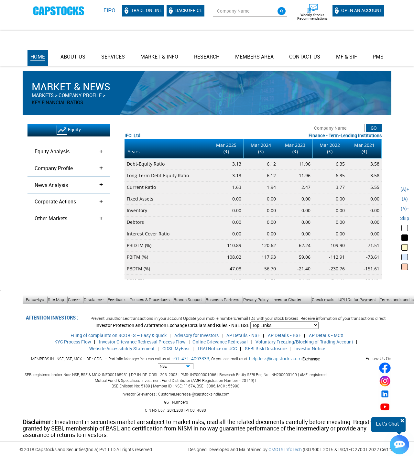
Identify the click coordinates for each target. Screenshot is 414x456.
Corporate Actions (69, 201)
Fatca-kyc (35, 299)
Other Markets (69, 217)
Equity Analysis (69, 151)
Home (37, 56)
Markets (43, 95)
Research (207, 56)
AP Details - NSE (243, 335)
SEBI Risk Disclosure (266, 348)
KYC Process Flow (72, 342)
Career (74, 299)
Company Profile (80, 95)
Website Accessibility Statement (122, 348)
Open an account (361, 10)
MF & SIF (346, 56)
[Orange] (404, 267)
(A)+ (404, 189)
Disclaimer (94, 299)
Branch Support (188, 299)
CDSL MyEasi (176, 348)
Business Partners (222, 299)
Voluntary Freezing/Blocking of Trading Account (304, 342)
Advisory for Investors (196, 335)
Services (113, 56)
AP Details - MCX (326, 335)
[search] (282, 11)
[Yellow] (404, 247)
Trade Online (146, 10)
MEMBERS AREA (254, 56)
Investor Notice (309, 348)
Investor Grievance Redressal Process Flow (142, 342)
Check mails (323, 299)
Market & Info (159, 56)
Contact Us (304, 56)
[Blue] (404, 257)
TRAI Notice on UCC (217, 348)
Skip (404, 218)
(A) (405, 199)
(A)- (405, 208)
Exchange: (311, 358)
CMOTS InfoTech (285, 449)
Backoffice (188, 10)
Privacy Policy (255, 299)
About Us (72, 56)
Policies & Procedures (150, 299)
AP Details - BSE (284, 335)
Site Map (56, 299)
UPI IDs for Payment (357, 299)
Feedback (116, 299)
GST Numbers (176, 402)
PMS (378, 56)
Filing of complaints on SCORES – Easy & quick (119, 335)
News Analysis (69, 184)
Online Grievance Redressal (220, 342)
